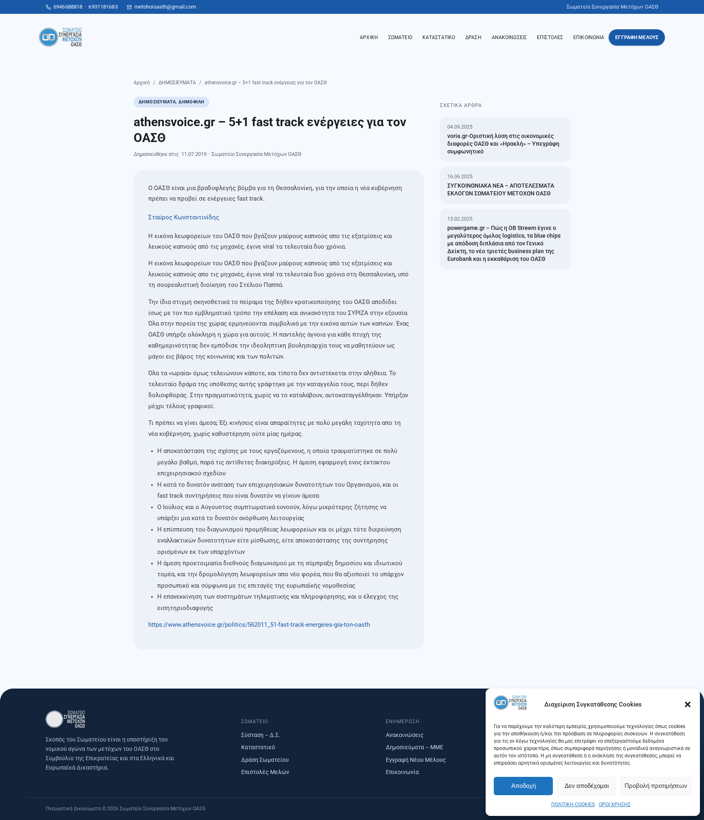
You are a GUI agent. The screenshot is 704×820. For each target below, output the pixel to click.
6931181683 (102, 7)
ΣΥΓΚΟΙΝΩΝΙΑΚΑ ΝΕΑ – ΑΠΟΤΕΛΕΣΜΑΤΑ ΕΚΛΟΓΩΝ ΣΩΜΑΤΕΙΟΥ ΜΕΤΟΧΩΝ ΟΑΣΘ (500, 189)
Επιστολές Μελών (265, 772)
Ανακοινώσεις (405, 735)
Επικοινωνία (402, 772)
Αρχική (142, 82)
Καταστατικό (258, 747)
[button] (688, 704)
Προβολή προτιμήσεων (656, 785)
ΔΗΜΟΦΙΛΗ (191, 102)
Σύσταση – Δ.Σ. (260, 735)
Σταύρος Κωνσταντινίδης (183, 217)
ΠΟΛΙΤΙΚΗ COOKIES (573, 804)
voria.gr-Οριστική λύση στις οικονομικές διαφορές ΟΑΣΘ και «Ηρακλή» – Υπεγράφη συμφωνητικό (503, 144)
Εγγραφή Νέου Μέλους (416, 760)
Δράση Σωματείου (265, 760)
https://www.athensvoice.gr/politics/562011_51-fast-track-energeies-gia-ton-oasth (259, 624)
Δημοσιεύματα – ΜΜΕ (414, 747)
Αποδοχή (523, 785)
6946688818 (67, 7)
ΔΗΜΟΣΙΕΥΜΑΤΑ (177, 82)
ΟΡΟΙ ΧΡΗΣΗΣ (615, 804)
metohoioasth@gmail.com (165, 7)
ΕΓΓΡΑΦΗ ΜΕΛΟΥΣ (636, 37)
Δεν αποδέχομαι (587, 785)
